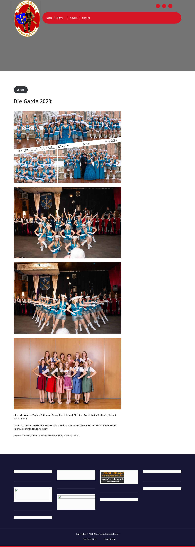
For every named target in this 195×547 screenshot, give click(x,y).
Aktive (60, 17)
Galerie (74, 17)
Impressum (109, 539)
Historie (86, 17)
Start (49, 17)
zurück (20, 89)
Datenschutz (90, 539)
